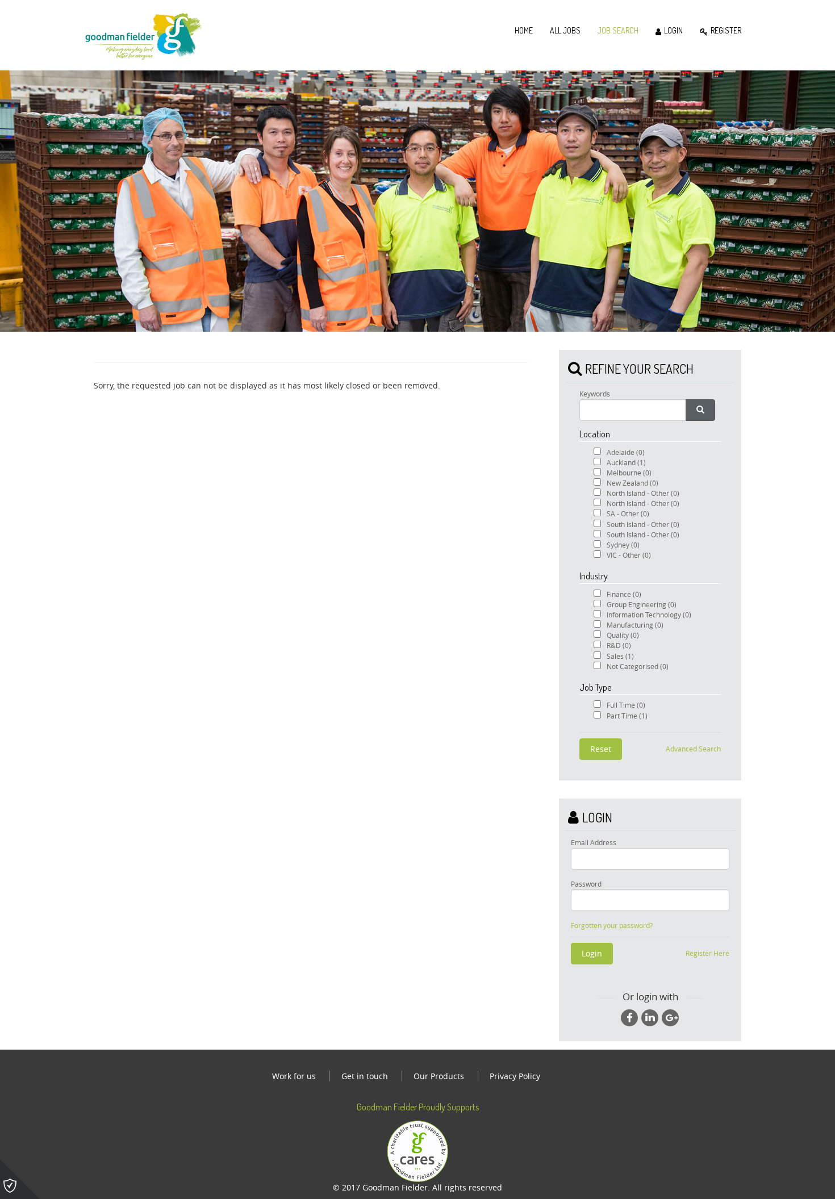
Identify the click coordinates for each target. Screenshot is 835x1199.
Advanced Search (693, 748)
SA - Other (628, 513)
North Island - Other (643, 493)
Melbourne (629, 472)
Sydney (623, 544)
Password (586, 883)
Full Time (626, 704)
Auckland (626, 462)
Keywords (594, 393)
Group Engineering (642, 604)
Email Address (593, 842)
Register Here (707, 953)
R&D (619, 645)
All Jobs (565, 30)
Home (524, 30)
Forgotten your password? (612, 925)
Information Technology (649, 614)
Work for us (294, 1076)
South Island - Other (643, 524)
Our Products (439, 1076)
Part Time (627, 715)
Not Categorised (638, 666)
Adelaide (626, 452)
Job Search (618, 30)
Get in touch (364, 1076)
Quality (623, 635)
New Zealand (632, 482)
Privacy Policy (515, 1076)
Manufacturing (635, 624)
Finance (624, 594)
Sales (620, 656)
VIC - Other (629, 554)
